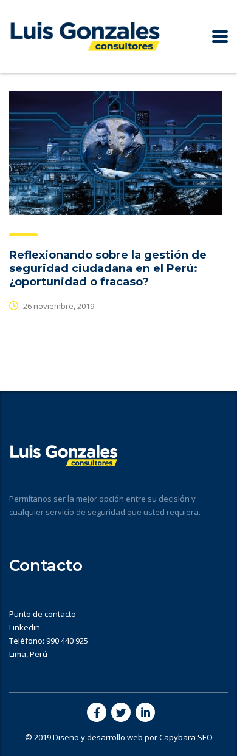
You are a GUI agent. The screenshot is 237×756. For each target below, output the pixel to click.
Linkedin (24, 627)
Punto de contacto (42, 613)
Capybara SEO (186, 737)
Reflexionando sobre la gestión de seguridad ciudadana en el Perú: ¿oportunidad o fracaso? (108, 268)
